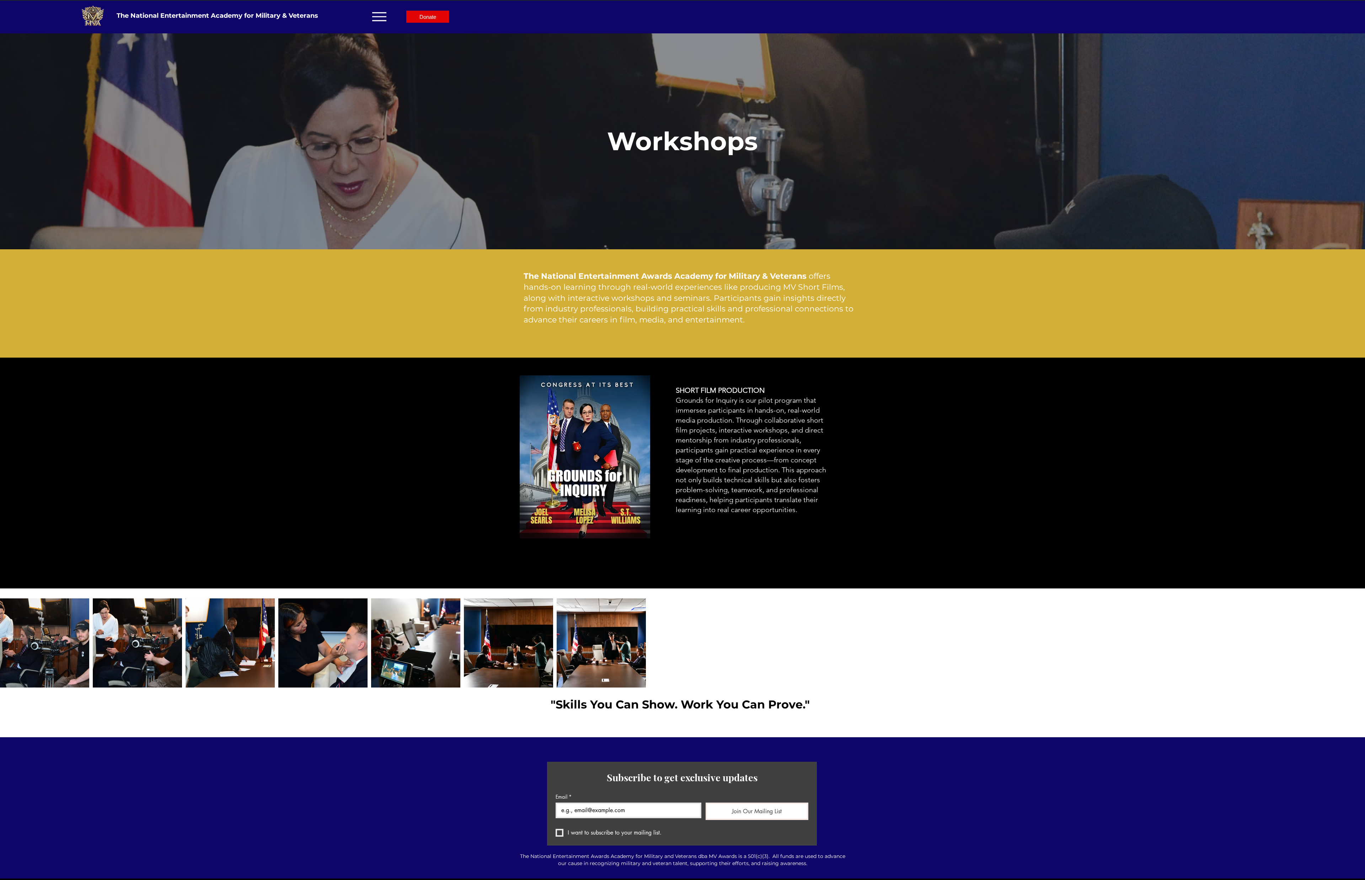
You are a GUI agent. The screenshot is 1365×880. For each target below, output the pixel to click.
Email (564, 797)
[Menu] (379, 16)
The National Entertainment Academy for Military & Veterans (217, 16)
